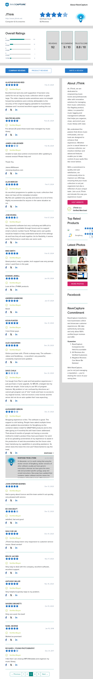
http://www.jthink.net (13, 18)
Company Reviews (17, 70)
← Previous (15, 674)
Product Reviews (40, 70)
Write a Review (76, 70)
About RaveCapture (79, 4)
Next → (45, 674)
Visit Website (77, 202)
